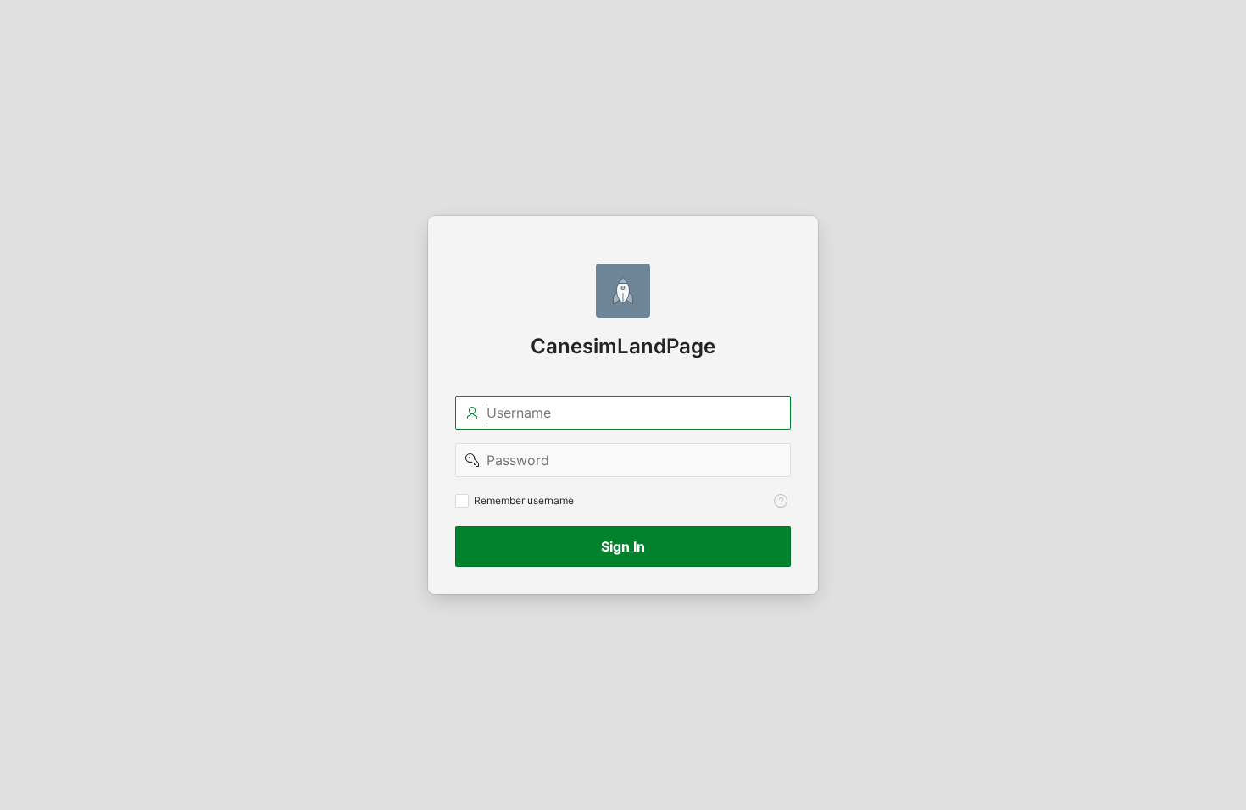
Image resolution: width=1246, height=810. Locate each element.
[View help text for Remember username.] (780, 501)
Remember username (524, 500)
